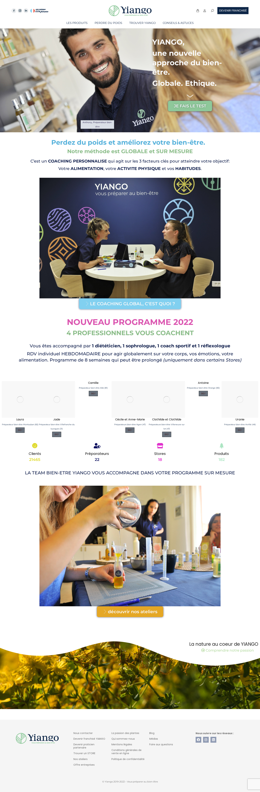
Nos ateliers (80, 759)
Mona (130, 419)
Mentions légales (121, 744)
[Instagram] (206, 739)
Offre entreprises (84, 765)
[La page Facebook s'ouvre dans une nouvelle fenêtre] (13, 10)
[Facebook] (198, 739)
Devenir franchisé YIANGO (89, 739)
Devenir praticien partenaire (83, 746)
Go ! (20, 430)
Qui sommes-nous (123, 739)
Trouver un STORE (84, 753)
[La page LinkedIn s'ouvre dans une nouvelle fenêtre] (26, 10)
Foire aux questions (161, 744)
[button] (52, 3)
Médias (153, 739)
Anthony (93, 419)
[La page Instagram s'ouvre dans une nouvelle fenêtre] (20, 10)
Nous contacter (83, 733)
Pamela (56, 419)
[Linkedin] (213, 739)
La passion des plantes (125, 733)
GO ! (56, 434)
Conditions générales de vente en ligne (126, 751)
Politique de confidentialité (128, 759)
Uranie (20, 419)
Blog (151, 733)
